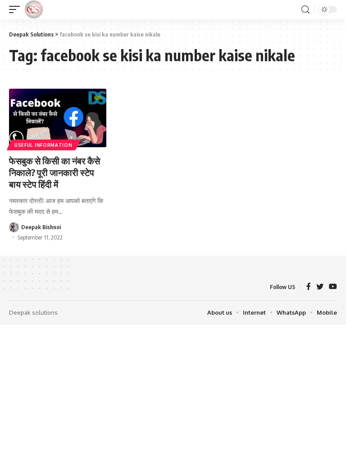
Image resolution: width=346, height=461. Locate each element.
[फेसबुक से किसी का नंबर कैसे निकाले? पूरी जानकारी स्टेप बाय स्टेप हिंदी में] (57, 118)
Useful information (43, 145)
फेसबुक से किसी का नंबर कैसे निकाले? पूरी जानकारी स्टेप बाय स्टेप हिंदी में (54, 172)
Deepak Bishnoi (41, 226)
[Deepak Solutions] (33, 9)
